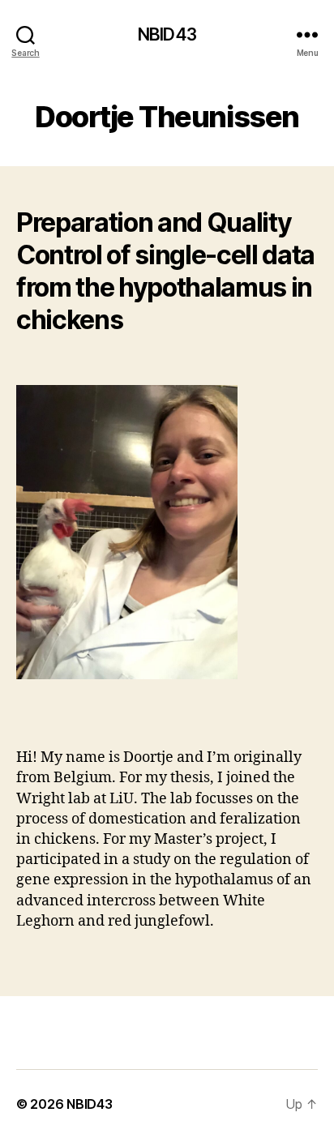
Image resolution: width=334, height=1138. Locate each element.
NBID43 (167, 34)
